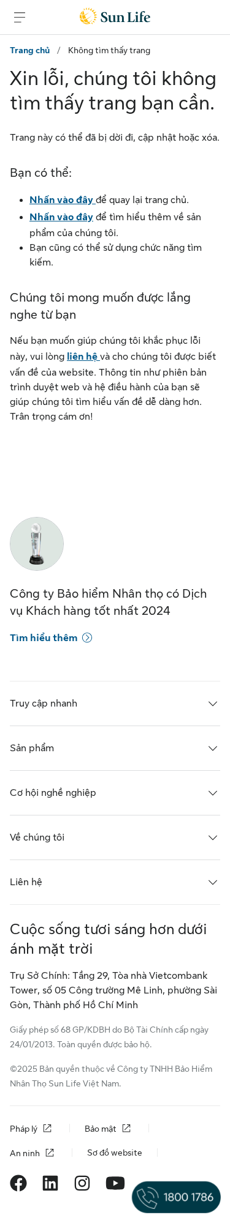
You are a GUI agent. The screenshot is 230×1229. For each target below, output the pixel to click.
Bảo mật (101, 1129)
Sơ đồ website (114, 1152)
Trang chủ (30, 50)
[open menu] (19, 17)
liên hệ (83, 356)
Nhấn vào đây (62, 200)
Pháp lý (23, 1129)
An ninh (25, 1153)
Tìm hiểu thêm (43, 638)
